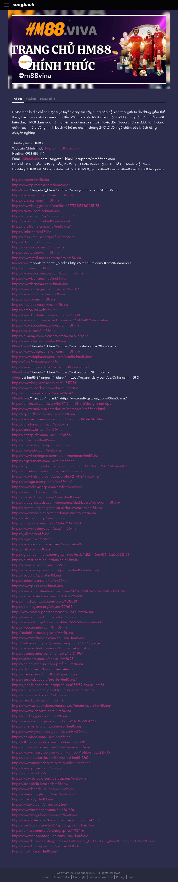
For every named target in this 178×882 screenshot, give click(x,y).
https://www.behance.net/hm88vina (39, 278)
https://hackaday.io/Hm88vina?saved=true (44, 674)
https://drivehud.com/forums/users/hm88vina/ (48, 471)
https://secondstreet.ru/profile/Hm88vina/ (44, 679)
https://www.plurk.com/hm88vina (37, 585)
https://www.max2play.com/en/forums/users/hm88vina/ (54, 513)
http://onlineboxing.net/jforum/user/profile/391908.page (56, 643)
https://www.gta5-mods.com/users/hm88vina (46, 257)
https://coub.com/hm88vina (33, 330)
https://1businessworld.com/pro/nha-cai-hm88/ (48, 742)
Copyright (79, 877)
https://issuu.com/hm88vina (33, 299)
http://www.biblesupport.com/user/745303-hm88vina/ (53, 611)
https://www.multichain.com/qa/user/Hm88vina (48, 638)
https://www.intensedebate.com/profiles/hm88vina (51, 762)
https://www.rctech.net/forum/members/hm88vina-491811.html (60, 820)
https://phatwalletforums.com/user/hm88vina (47, 726)
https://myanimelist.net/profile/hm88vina (43, 237)
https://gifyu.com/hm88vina (33, 440)
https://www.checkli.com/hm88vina (39, 341)
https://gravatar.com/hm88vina (35, 200)
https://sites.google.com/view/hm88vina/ (44, 794)
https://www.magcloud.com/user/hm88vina (45, 815)
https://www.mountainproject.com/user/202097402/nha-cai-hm (60, 320)
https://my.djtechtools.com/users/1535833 (44, 601)
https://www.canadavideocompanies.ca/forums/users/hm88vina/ (61, 705)
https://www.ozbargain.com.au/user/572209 (45, 289)
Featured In (47, 99)
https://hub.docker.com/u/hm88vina (40, 304)
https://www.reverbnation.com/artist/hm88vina (47, 273)
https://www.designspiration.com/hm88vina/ (46, 351)
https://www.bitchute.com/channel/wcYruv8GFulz (50, 315)
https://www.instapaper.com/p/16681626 (43, 809)
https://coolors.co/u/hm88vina (35, 252)
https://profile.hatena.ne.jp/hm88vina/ (41, 226)
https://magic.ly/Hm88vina (32, 799)
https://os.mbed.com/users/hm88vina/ (42, 736)
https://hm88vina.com (62, 148)
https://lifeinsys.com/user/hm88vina (39, 565)
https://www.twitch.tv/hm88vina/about (41, 221)
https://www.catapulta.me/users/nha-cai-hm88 (47, 544)
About (18, 99)
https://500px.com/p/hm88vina (36, 211)
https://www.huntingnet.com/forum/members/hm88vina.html (59, 455)
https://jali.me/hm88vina (30, 533)
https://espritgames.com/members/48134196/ (47, 653)
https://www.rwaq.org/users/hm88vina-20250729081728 (54, 721)
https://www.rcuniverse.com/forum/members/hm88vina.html (58, 408)
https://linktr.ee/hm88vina (31, 231)
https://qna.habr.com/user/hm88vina (40, 424)
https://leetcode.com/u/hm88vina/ (39, 247)
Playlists (31, 99)
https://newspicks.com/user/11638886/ (41, 434)
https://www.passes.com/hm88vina (38, 768)
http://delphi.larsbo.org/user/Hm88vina (42, 632)
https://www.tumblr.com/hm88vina (38, 294)
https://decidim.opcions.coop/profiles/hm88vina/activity (55, 570)
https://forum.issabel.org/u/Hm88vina (41, 695)
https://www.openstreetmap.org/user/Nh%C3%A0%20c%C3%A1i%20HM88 (69, 591)
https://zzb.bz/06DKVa (29, 773)
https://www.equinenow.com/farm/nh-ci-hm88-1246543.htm (57, 419)
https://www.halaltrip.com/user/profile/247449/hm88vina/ (56, 476)
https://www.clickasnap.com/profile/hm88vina (47, 487)
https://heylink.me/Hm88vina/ (35, 851)
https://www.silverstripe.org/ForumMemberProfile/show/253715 (61, 752)
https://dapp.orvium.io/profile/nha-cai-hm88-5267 (50, 757)
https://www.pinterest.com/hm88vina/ (41, 184)
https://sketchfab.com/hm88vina (37, 492)
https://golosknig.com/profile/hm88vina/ (44, 445)
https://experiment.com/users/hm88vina (43, 460)
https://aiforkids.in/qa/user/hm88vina (40, 518)
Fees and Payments (101, 877)
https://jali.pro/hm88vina (31, 549)
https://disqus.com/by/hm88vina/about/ (43, 216)
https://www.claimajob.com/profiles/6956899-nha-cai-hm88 (57, 622)
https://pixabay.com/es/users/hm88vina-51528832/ (50, 335)
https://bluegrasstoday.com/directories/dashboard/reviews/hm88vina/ (66, 502)
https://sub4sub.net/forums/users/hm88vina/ (46, 497)
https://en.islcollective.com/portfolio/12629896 (48, 596)
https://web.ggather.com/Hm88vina (39, 627)
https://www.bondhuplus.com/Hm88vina (43, 789)
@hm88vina (31, 158)
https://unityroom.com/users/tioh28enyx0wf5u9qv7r (52, 747)
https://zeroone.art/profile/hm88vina (40, 580)
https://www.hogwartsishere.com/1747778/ (44, 382)
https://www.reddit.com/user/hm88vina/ (42, 195)
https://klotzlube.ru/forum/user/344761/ (42, 669)
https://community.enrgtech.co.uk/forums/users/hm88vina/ (57, 507)
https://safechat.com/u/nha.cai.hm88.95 (42, 658)
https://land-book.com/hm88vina (37, 700)
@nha (16, 377)
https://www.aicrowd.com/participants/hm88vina (49, 778)
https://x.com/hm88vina (30, 179)
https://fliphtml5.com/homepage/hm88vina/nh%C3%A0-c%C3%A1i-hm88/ (69, 466)
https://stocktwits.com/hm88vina (37, 429)
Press (131, 877)
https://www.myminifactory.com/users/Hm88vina (49, 731)
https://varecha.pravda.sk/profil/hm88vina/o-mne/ (50, 367)
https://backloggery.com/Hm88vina (39, 716)
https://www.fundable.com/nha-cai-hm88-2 (45, 388)
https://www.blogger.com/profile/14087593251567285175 (55, 205)
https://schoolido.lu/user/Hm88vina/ (40, 783)
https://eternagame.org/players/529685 (42, 606)
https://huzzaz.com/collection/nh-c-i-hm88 (45, 559)
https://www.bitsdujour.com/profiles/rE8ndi (45, 846)
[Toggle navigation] (8, 5)
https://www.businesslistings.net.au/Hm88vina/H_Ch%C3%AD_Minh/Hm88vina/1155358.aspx (83, 841)
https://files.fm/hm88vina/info (35, 362)
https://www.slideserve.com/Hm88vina (41, 710)
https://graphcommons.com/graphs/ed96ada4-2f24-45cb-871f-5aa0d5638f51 (70, 554)
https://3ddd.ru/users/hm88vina (36, 575)
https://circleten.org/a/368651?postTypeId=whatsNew (53, 825)
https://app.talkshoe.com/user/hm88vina (43, 414)
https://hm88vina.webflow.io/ (34, 309)
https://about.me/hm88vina (33, 242)
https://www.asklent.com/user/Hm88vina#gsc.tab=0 (51, 648)
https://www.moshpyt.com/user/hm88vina (44, 528)
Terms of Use (62, 877)
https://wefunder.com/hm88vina (36, 450)
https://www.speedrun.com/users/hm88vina (45, 325)
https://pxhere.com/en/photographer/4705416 (48, 830)
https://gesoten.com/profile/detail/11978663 (46, 523)
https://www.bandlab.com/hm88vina (40, 283)
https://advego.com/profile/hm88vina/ (42, 481)
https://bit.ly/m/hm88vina (31, 268)
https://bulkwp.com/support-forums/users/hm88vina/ (53, 690)
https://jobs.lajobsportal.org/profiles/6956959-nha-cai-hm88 (58, 684)
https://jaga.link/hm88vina (32, 539)
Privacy (120, 877)
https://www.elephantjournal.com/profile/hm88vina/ (52, 356)
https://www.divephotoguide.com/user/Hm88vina (50, 835)
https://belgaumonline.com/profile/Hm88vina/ (48, 664)
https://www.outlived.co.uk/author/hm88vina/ (47, 617)
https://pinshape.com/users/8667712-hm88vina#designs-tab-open (62, 403)
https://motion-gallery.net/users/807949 (42, 393)
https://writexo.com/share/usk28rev (39, 804)
